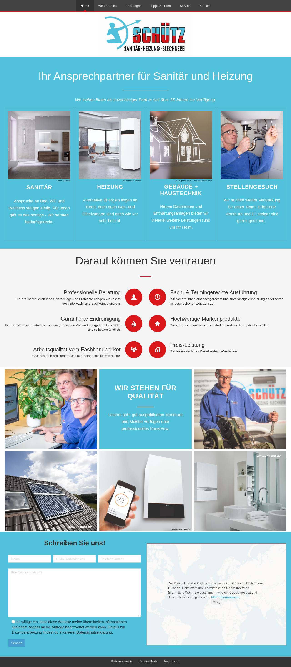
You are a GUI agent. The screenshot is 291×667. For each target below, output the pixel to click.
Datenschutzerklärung (94, 632)
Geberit (66, 180)
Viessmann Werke (131, 180)
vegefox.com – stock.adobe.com (195, 180)
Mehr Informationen (225, 597)
